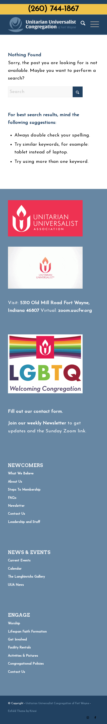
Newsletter (16, 505)
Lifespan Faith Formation (27, 631)
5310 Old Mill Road (41, 303)
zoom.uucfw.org (75, 310)
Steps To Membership (24, 489)
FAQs (12, 497)
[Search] (80, 25)
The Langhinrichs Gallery (26, 576)
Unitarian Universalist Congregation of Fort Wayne (57, 703)
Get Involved (17, 639)
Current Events (19, 560)
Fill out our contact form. (35, 411)
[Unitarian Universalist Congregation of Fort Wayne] (44, 25)
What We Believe (21, 473)
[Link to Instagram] (88, 718)
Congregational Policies (26, 663)
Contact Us (16, 513)
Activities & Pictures (23, 655)
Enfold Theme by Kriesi (22, 711)
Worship (14, 623)
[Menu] (92, 25)
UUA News (16, 585)
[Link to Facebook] (95, 718)
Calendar (15, 568)
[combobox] (45, 92)
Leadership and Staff (24, 522)
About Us (15, 481)
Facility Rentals (19, 647)
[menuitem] (80, 25)
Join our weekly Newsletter (37, 423)
